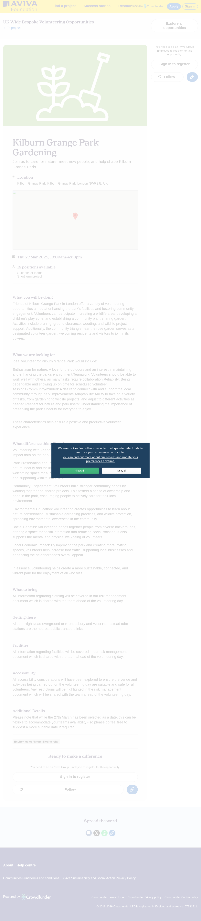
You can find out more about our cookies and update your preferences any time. (100, 459)
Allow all (79, 470)
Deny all (121, 470)
